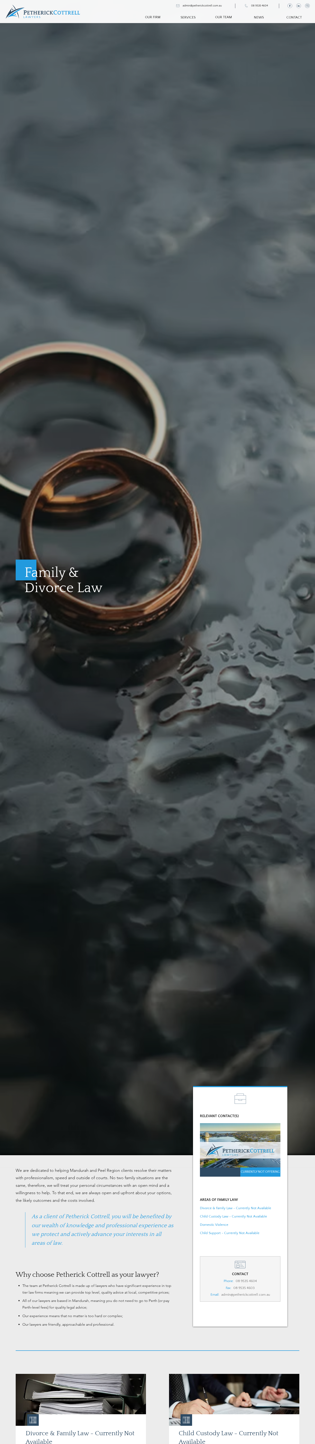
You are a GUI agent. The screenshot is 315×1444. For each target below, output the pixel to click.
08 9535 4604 (246, 1281)
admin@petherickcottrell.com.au (245, 1295)
